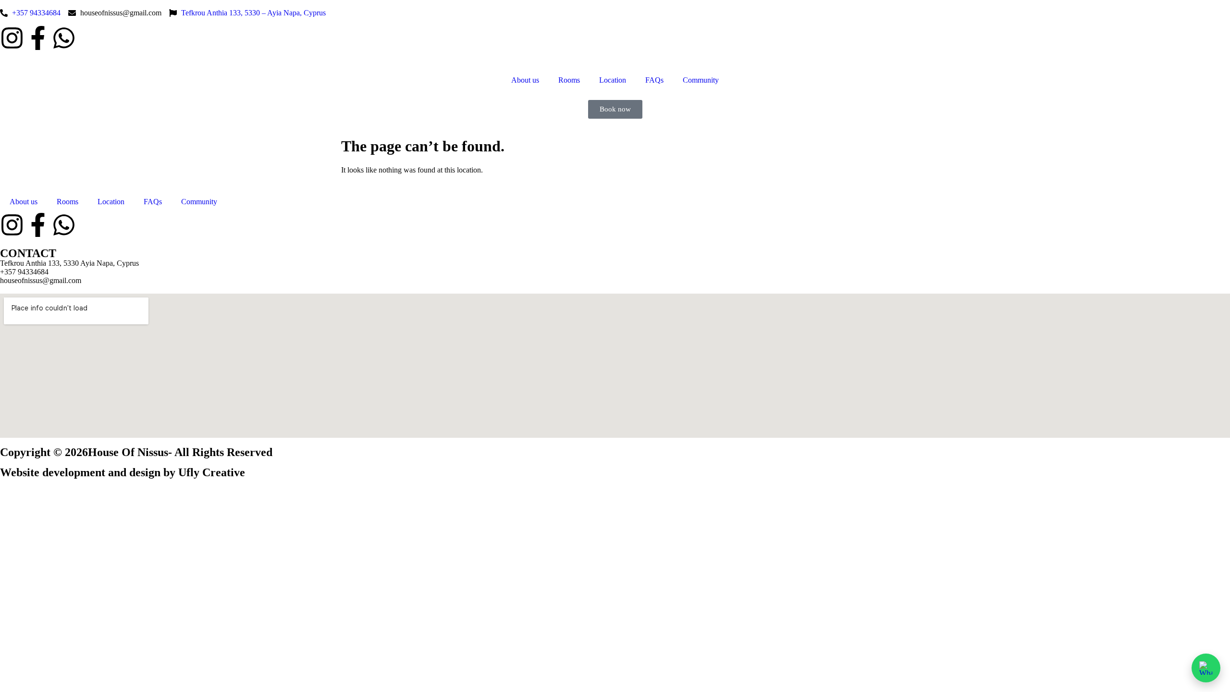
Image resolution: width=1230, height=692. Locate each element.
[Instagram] (12, 38)
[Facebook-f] (38, 38)
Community (701, 80)
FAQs (654, 80)
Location (612, 80)
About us (525, 80)
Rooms (569, 80)
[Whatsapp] (64, 38)
